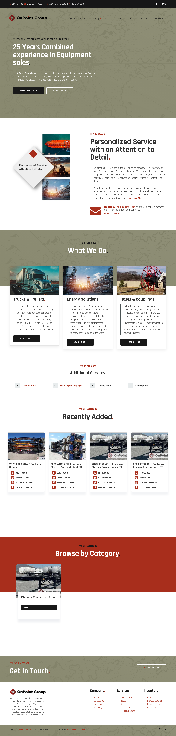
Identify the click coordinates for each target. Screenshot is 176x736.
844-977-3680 (17, 4)
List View (151, 707)
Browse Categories (156, 700)
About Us (98, 697)
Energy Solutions (128, 697)
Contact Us (153, 667)
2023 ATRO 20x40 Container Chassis (25, 465)
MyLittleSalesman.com (76, 729)
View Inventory (28, 90)
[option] (39, 596)
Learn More (59, 90)
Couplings (124, 704)
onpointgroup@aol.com (36, 4)
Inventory (95, 18)
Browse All (152, 697)
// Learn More (136, 198)
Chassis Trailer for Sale (38, 597)
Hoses (123, 700)
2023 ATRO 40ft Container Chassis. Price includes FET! (66, 465)
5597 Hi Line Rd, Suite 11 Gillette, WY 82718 (66, 4)
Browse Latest (154, 704)
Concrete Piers (127, 707)
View (25, 607)
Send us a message (125, 207)
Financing (98, 707)
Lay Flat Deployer (128, 710)
